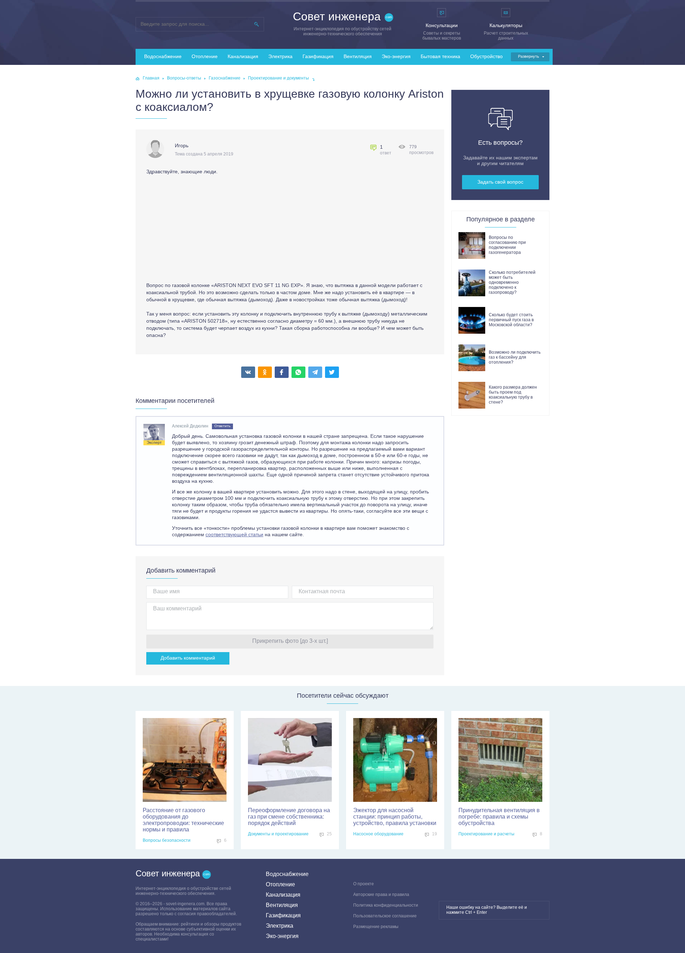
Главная (151, 78)
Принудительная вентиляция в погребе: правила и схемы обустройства (499, 816)
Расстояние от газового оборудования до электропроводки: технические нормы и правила (183, 819)
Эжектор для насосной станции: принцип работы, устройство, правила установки (394, 816)
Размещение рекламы (376, 926)
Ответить (222, 426)
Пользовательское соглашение (385, 915)
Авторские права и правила (381, 894)
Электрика (280, 56)
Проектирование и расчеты (486, 833)
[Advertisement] (206, 230)
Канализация (243, 56)
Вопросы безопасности (167, 840)
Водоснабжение (163, 56)
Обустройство (486, 56)
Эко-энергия (396, 56)
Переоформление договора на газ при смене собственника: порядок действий (289, 816)
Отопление (205, 56)
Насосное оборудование (378, 833)
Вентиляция (358, 56)
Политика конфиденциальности (385, 905)
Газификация (318, 56)
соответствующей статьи (234, 534)
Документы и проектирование (278, 833)
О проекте (363, 883)
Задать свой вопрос (500, 182)
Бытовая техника (440, 56)
